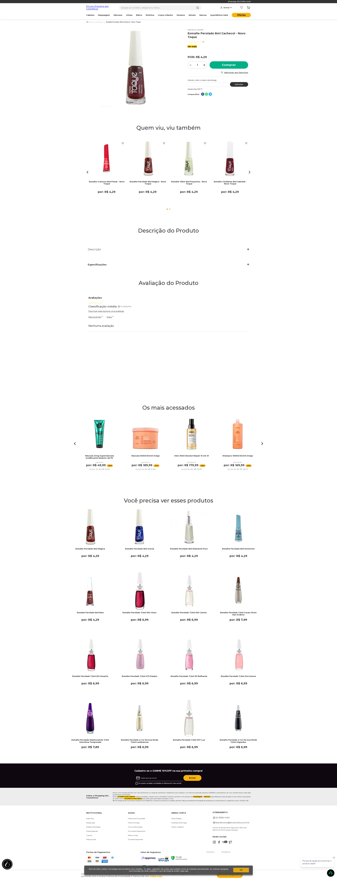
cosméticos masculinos (133, 798)
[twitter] (210, 94)
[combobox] (160, 7)
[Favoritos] (241, 7)
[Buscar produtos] (197, 7)
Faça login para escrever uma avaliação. (106, 311)
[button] (87, 172)
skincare (207, 797)
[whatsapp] (206, 94)
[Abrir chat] (330, 873)
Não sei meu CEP (194, 89)
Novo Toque (99, 22)
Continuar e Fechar (230, 875)
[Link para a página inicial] (87, 21)
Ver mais (192, 46)
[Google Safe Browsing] (179, 859)
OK (241, 870)
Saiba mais (156, 876)
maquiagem (197, 797)
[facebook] (202, 94)
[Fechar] (334, 857)
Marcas (91, 22)
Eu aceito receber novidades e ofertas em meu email (160, 783)
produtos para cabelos (126, 797)
